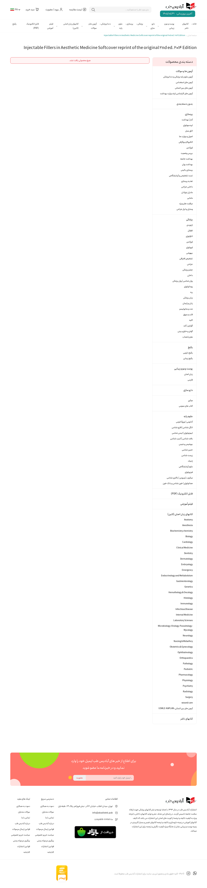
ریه (191, 292)
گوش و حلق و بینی (185, 331)
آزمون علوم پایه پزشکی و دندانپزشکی (178, 76)
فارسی (190, 379)
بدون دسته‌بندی (185, 104)
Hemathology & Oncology (181, 592)
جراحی (190, 264)
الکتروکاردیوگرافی (186, 142)
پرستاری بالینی (187, 170)
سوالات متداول (48, 812)
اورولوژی (189, 247)
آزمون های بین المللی (184, 88)
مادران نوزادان (187, 192)
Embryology (187, 564)
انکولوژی (189, 236)
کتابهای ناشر (185, 26)
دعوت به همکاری (47, 806)
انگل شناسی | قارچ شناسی (182, 427)
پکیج (14, 24)
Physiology (187, 680)
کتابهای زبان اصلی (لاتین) (70, 26)
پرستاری (130, 24)
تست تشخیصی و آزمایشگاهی (181, 175)
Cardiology (187, 542)
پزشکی (140, 24)
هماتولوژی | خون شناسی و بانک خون (178, 483)
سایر (190, 400)
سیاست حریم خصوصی (44, 835)
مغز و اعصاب (187, 337)
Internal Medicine (184, 615)
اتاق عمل (189, 131)
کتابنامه (50, 852)
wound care (187, 703)
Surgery (189, 697)
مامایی (190, 198)
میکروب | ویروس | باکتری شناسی (180, 477)
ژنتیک (190, 461)
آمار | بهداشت (187, 119)
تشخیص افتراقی (186, 258)
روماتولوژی (188, 286)
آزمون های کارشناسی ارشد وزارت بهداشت (176, 93)
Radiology (188, 691)
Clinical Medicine (184, 547)
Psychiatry (188, 686)
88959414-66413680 (103, 819)
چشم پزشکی (187, 269)
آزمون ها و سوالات (93, 26)
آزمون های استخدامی (184, 82)
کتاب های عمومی (186, 406)
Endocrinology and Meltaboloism (177, 575)
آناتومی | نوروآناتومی (184, 422)
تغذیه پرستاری (187, 181)
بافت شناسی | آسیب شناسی (181, 438)
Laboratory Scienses (183, 620)
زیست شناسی (187, 455)
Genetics (188, 587)
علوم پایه (120, 26)
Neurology (188, 635)
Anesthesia (187, 525)
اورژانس (189, 147)
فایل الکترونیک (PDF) (32, 26)
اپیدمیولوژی (188, 125)
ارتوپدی (190, 225)
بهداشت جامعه (186, 159)
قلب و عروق (188, 314)
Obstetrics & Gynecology (181, 647)
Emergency (187, 570)
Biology (189, 536)
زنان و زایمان (188, 303)
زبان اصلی (188, 374)
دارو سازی (152, 26)
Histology (188, 598)
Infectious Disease (184, 609)
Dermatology (186, 559)
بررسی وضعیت (187, 153)
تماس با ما (49, 817)
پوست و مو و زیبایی (169, 26)
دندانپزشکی (106, 24)
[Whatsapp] (195, 874)
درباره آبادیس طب (46, 823)
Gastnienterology (184, 581)
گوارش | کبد (188, 325)
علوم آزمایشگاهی (186, 466)
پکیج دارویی (188, 352)
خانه (195, 24)
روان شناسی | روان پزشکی (182, 281)
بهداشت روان (187, 164)
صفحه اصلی (192, 35)
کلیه (191, 320)
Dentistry (188, 553)
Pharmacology (186, 675)
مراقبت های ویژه (186, 203)
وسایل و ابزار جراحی (185, 209)
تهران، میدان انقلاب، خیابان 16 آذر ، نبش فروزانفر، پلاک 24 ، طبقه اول (85, 806)
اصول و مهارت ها (186, 136)
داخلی (190, 275)
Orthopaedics (186, 658)
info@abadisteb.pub (102, 813)
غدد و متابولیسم (186, 309)
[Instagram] (188, 874)
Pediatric (188, 669)
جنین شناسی (187, 449)
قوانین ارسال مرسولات (45, 829)
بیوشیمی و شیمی (186, 444)
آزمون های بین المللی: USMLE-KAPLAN (176, 708)
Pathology (188, 663)
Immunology (186, 603)
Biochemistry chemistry (181, 531)
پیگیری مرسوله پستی (45, 840)
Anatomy (188, 519)
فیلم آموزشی (50, 26)
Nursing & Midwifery (183, 641)
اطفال (190, 230)
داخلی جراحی (187, 186)
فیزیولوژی (189, 472)
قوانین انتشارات (47, 846)
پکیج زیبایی (188, 358)
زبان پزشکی (188, 297)
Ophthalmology (185, 652)
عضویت (79, 777)
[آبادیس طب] (179, 6)
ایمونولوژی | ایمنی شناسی (182, 433)
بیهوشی (189, 253)
